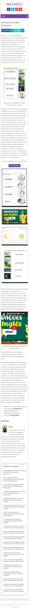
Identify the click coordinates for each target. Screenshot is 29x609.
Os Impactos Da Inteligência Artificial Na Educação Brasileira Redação (13, 520)
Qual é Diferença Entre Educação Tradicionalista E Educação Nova (13, 579)
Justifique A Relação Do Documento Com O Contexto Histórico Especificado (14, 493)
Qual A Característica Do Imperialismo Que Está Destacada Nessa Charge (13, 513)
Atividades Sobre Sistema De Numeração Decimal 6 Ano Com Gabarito (13, 566)
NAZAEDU (14, 4)
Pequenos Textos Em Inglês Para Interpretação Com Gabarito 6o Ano (14, 548)
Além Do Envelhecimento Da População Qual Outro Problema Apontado (13, 573)
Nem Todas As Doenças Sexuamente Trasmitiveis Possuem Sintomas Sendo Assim (14, 479)
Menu (3, 16)
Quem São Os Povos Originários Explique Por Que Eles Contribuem (13, 590)
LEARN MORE (14, 165)
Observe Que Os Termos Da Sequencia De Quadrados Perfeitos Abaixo (14, 554)
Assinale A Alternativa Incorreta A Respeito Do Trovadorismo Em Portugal (13, 500)
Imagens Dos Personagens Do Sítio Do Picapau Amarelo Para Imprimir (14, 543)
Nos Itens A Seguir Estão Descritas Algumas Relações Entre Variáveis (13, 532)
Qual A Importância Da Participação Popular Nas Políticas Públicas (14, 537)
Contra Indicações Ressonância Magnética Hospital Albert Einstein (13, 560)
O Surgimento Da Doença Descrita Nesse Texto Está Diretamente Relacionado (13, 486)
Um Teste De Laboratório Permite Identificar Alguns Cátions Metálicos (14, 527)
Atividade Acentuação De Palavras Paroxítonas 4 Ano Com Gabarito (13, 585)
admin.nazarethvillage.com (8, 604)
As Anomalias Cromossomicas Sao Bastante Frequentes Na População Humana (14, 507)
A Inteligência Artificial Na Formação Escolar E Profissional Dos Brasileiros (14, 472)
